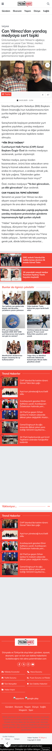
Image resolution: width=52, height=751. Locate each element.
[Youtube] (33, 664)
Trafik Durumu (10, 678)
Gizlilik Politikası (8, 736)
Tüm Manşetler (10, 684)
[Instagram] (28, 664)
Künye (7, 739)
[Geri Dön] (7, 743)
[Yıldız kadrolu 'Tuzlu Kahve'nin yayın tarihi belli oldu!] (38, 297)
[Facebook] (19, 664)
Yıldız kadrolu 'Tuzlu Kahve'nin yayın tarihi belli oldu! (38, 308)
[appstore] (18, 698)
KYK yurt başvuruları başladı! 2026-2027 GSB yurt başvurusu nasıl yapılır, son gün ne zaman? (13, 333)
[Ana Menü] (3, 4)
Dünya (37, 11)
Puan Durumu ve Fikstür (40, 678)
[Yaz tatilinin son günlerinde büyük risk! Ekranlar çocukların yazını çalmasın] (13, 297)
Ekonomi (17, 11)
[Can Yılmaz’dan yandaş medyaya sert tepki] (26, 76)
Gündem (6, 11)
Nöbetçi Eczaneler (12, 672)
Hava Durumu (36, 672)
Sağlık (46, 11)
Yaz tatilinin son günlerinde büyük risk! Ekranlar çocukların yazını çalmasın (13, 308)
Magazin (23, 710)
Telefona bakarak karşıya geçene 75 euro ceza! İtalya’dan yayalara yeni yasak (37, 333)
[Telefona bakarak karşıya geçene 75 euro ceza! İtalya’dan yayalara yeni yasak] (38, 321)
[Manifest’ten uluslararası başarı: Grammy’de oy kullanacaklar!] (13, 346)
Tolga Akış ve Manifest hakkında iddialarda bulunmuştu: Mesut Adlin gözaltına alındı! (37, 358)
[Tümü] (49, 506)
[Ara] (48, 3)
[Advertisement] (26, 474)
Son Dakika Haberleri (38, 684)
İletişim (17, 739)
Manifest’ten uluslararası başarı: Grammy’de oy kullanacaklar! (12, 357)
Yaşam (27, 11)
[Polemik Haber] (25, 3)
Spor (31, 710)
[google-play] (32, 698)
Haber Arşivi (10, 689)
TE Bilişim (42, 738)
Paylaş (7, 94)
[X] (24, 664)
